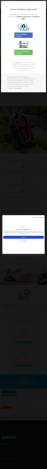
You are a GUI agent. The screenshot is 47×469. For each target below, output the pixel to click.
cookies (11, 88)
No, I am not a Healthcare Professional (22, 52)
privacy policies (18, 88)
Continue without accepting (37, 217)
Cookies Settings (23, 241)
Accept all (24, 237)
